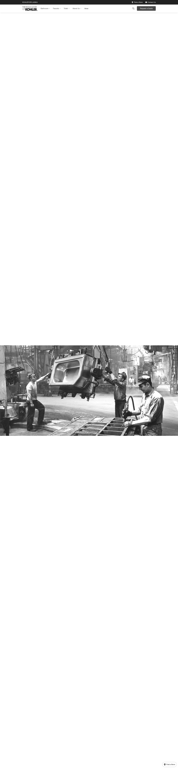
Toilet (66, 8)
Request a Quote (146, 8)
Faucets (56, 8)
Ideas (86, 8)
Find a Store (138, 2)
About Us (76, 8)
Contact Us (152, 2)
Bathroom (44, 8)
